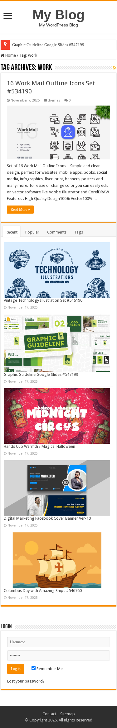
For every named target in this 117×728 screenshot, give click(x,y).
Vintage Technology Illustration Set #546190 (43, 300)
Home (10, 55)
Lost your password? (26, 681)
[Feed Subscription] (114, 67)
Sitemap (67, 713)
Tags (78, 232)
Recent (11, 232)
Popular (32, 232)
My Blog (58, 14)
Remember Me (49, 668)
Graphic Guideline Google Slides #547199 (48, 44)
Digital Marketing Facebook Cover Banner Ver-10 (47, 518)
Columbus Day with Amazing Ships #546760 (43, 590)
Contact (49, 713)
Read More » (20, 209)
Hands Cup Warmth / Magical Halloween (39, 446)
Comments (56, 232)
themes (54, 100)
